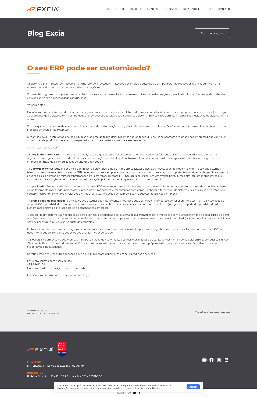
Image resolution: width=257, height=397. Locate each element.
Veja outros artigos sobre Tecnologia (212, 312)
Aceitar (193, 386)
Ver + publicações (212, 33)
